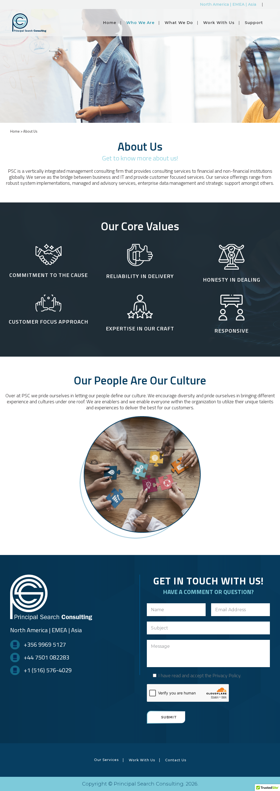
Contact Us (175, 760)
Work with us (142, 760)
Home (15, 131)
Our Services (106, 760)
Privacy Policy (226, 675)
